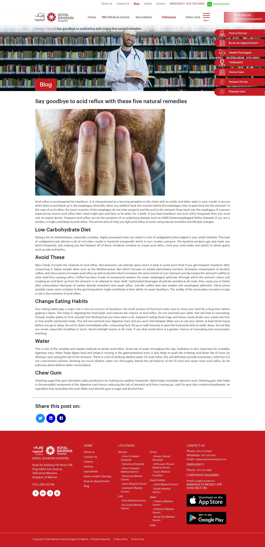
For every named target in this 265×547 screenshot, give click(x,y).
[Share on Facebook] (61, 418)
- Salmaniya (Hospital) (132, 464)
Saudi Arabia (157, 480)
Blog (136, 4)
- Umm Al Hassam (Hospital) (130, 458)
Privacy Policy (120, 539)
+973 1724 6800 (204, 451)
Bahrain (122, 452)
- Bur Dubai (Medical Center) (131, 507)
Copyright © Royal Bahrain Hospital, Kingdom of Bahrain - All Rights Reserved (71, 539)
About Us (106, 4)
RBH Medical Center (116, 17)
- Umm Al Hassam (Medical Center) (130, 470)
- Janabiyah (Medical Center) (131, 490)
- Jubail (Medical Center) (165, 484)
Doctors (88, 467)
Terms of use (137, 539)
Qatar (153, 497)
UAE (120, 496)
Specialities (144, 17)
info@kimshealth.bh (204, 481)
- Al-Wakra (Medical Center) (162, 503)
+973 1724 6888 (203, 470)
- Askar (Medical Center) (133, 484)
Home (92, 17)
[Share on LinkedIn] (50, 418)
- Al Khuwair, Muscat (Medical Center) (163, 466)
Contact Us (122, 4)
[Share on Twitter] (40, 418)
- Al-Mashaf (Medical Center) (163, 511)
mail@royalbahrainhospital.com (210, 459)
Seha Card (193, 17)
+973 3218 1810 (208, 455)
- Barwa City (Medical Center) (163, 519)
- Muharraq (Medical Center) (131, 478)
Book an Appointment (96, 481)
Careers (160, 4)
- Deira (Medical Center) (133, 500)
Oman (153, 452)
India (153, 525)
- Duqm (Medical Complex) (161, 474)
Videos (148, 4)
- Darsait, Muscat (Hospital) (161, 458)
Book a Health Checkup (97, 476)
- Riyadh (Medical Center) (161, 490)
